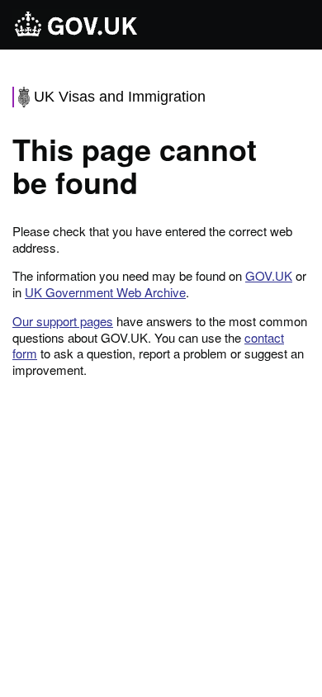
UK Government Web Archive (105, 292)
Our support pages (62, 321)
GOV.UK (268, 275)
